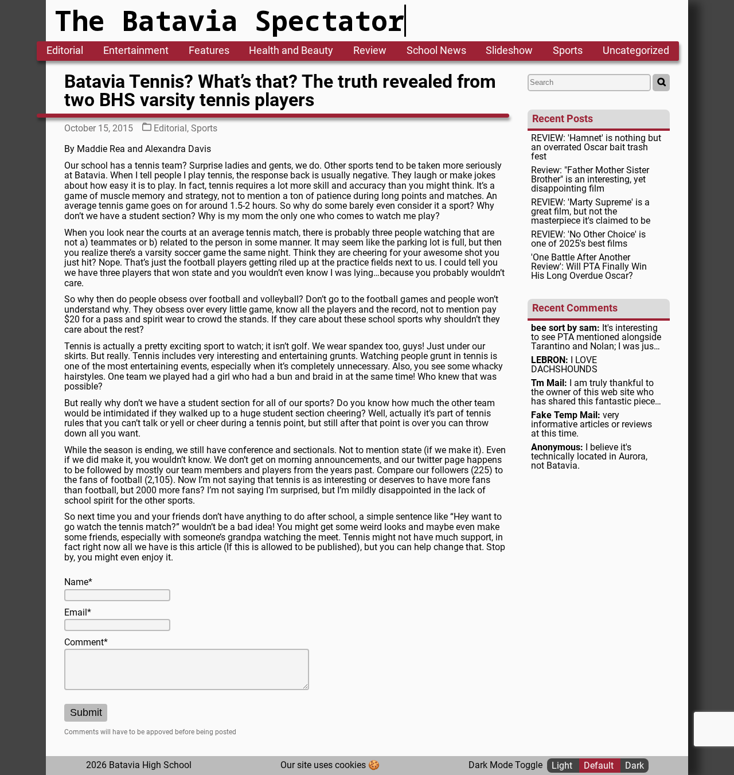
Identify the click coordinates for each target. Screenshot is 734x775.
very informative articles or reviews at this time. (591, 424)
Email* (77, 612)
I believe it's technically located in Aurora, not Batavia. (589, 456)
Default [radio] (600, 765)
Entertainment (136, 51)
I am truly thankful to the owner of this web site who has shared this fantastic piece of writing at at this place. (593, 392)
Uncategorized (636, 51)
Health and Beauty (291, 51)
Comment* (86, 642)
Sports (568, 51)
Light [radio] (563, 765)
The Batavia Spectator (229, 20)
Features (209, 51)
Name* (78, 582)
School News (436, 51)
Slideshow (509, 51)
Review (369, 51)
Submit (86, 712)
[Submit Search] (661, 82)
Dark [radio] (634, 765)
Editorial (64, 51)
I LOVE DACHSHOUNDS (564, 365)
